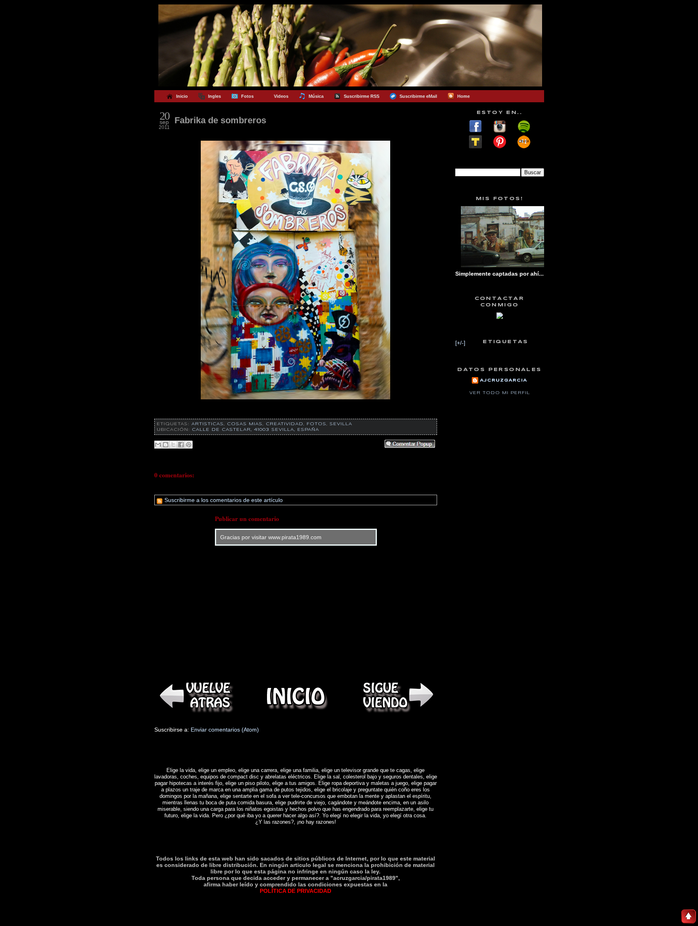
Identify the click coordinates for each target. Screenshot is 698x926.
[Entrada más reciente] (194, 696)
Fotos (316, 424)
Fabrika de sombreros (220, 120)
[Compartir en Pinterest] (189, 445)
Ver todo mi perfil (499, 393)
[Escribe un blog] (166, 445)
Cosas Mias (245, 424)
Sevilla (341, 424)
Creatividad (284, 424)
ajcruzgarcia (503, 380)
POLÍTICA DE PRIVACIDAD (295, 891)
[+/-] (460, 343)
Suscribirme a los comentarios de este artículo (223, 500)
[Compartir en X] (173, 445)
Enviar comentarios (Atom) (225, 729)
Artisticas (207, 424)
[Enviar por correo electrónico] (158, 445)
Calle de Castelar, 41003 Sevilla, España (255, 430)
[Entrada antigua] (396, 696)
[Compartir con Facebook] (181, 445)
